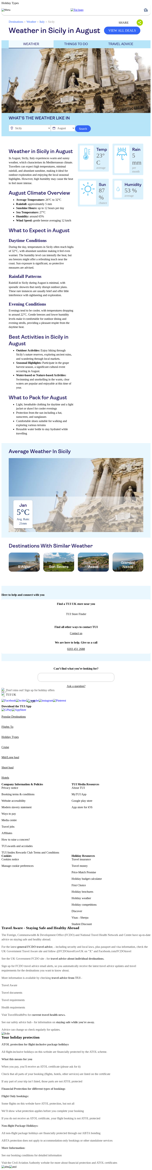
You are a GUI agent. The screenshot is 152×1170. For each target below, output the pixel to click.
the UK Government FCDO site (25, 958)
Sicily (51, 21)
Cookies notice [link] (10, 859)
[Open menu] (5, 10)
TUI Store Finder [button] (76, 614)
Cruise (5, 747)
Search (83, 128)
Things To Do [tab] (76, 44)
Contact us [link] (76, 633)
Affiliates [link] (6, 833)
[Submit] (42, 675)
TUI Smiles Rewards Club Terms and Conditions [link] (30, 852)
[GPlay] (6, 710)
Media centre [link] (9, 820)
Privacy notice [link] (9, 787)
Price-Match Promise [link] (84, 872)
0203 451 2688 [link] (76, 649)
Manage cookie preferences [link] (17, 865)
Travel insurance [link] (81, 859)
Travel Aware (9, 985)
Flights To (7, 726)
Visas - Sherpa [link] (80, 917)
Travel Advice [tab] (120, 44)
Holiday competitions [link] (84, 904)
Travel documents (11, 992)
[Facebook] (8, 700)
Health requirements (13, 1007)
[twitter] (21, 700)
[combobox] (76, 677)
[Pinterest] (59, 700)
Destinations (16, 21)
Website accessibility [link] (13, 800)
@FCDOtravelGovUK (70, 951)
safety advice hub (21, 1022)
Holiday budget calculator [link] (87, 878)
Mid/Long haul (10, 757)
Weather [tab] (31, 44)
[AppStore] (19, 710)
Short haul (7, 767)
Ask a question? (76, 686)
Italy (42, 21)
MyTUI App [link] (79, 794)
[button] (147, 10)
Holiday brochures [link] (82, 891)
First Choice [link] (79, 885)
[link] (77, 10)
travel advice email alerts (38, 966)
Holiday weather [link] (81, 898)
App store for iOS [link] (82, 807)
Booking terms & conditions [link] (17, 794)
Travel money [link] (80, 865)
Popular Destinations (13, 716)
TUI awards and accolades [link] (17, 846)
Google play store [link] (82, 800)
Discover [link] (77, 911)
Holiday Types (10, 737)
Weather (31, 21)
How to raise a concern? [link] (15, 839)
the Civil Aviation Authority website (29, 1162)
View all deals (122, 30)
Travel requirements (13, 1000)
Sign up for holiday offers (39, 690)
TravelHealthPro (17, 1014)
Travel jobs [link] (7, 826)
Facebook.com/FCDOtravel (115, 951)
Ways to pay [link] (8, 813)
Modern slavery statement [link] (16, 807)
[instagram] (46, 700)
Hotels (5, 777)
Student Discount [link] (82, 924)
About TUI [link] (78, 787)
